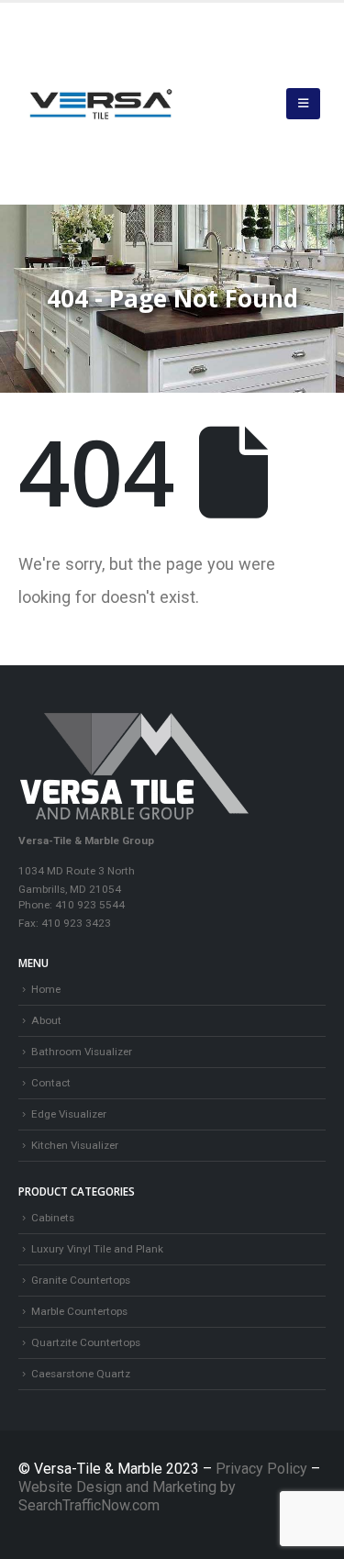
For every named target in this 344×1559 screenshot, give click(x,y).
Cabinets (52, 1217)
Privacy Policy (263, 1468)
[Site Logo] (100, 103)
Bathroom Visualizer (81, 1051)
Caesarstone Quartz (80, 1373)
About (46, 1020)
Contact (51, 1082)
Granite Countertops (80, 1280)
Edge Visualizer (68, 1114)
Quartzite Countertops (85, 1342)
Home (46, 989)
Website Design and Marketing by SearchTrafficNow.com (127, 1496)
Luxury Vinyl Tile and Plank (97, 1248)
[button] (303, 103)
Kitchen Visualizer (74, 1145)
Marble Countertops (79, 1311)
